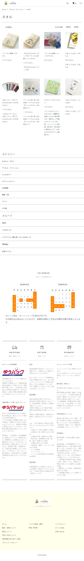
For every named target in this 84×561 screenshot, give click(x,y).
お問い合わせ (59, 531)
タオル (29, 9)
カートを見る (59, 528)
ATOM (35, 528)
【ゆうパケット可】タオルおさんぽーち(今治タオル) (10, 102)
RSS (30, 528)
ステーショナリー (8, 181)
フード (4, 201)
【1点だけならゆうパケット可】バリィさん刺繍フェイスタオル (31, 56)
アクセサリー (6, 174)
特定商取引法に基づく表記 (11, 539)
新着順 (76, 27)
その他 (4, 208)
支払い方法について (9, 535)
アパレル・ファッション (16, 9)
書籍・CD (5, 195)
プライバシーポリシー (10, 542)
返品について (6, 531)
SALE (4, 223)
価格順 (68, 27)
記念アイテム (6, 251)
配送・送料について (9, 528)
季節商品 (5, 244)
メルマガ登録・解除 (36, 524)
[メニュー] (80, 3)
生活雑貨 (5, 188)
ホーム (4, 9)
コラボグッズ (6, 230)
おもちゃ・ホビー (8, 161)
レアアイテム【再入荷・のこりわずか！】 (16, 237)
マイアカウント (60, 524)
